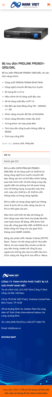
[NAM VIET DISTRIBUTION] (26, 4)
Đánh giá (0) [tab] (11, 161)
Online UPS (18, 143)
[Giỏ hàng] (48, 5)
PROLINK (29, 143)
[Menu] (3, 5)
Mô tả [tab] (7, 154)
